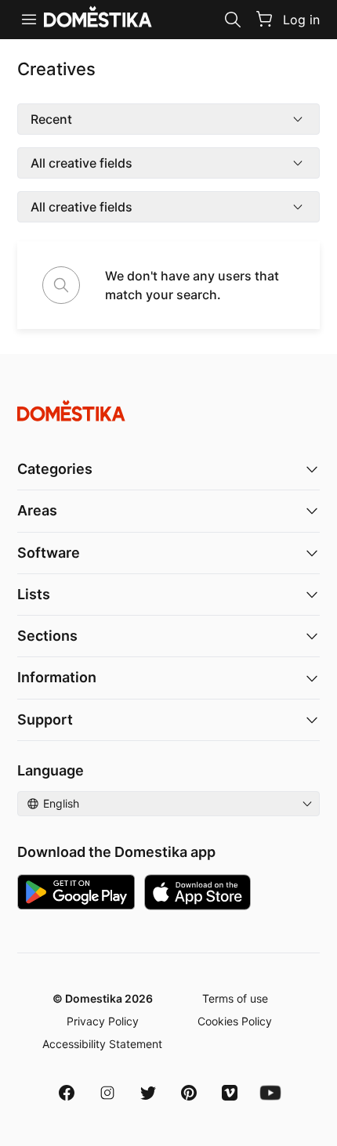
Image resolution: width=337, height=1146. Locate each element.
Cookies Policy (234, 1021)
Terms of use (235, 998)
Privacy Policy (103, 1021)
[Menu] (29, 19)
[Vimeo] (229, 1092)
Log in (301, 19)
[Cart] (264, 18)
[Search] (232, 19)
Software (48, 552)
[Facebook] (66, 1092)
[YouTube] (270, 1092)
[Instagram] (107, 1092)
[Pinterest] (189, 1092)
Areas (37, 510)
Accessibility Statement (102, 1043)
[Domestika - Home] (168, 411)
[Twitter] (148, 1092)
